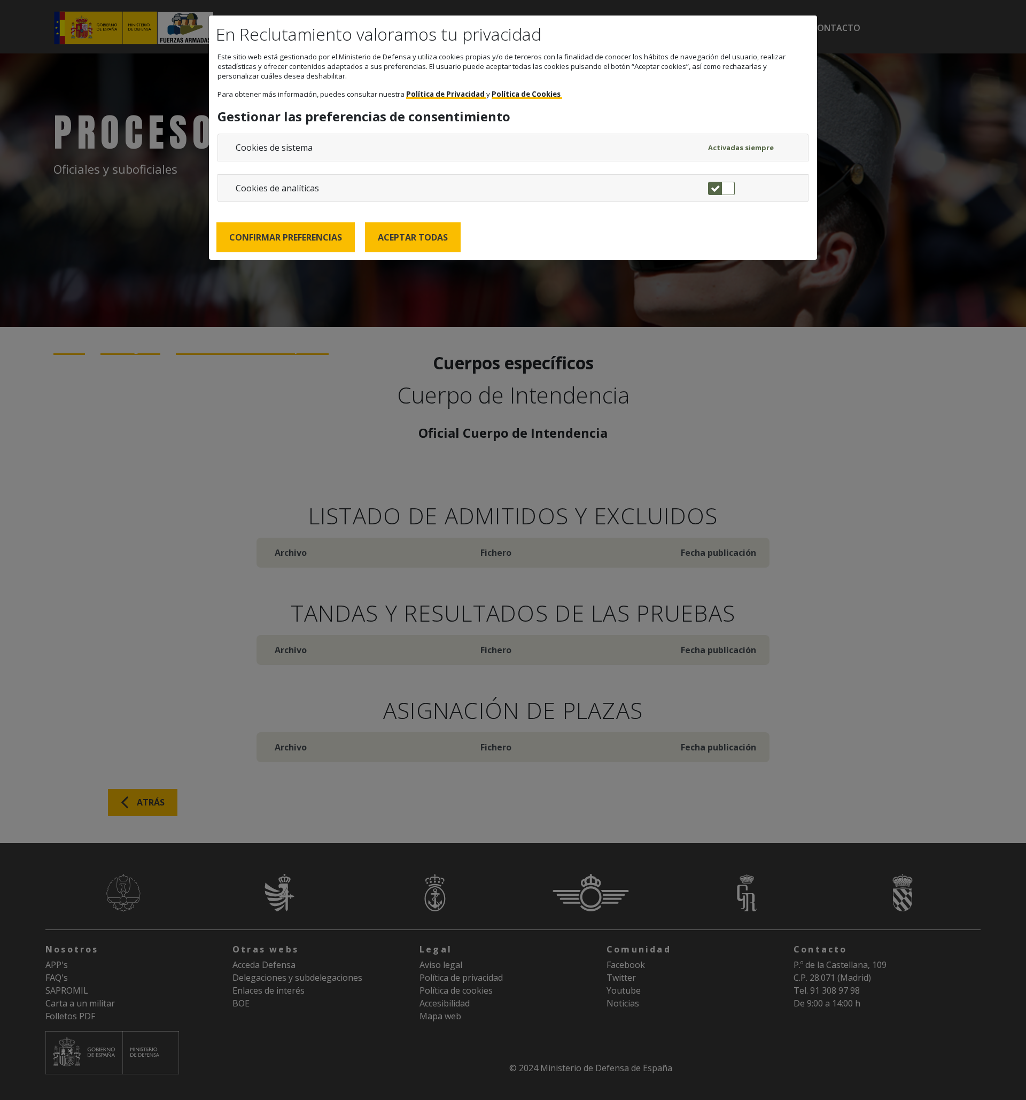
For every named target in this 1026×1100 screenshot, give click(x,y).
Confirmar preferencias (285, 237)
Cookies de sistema (274, 147)
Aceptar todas (413, 237)
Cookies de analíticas (277, 188)
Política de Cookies (527, 94)
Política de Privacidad (446, 94)
